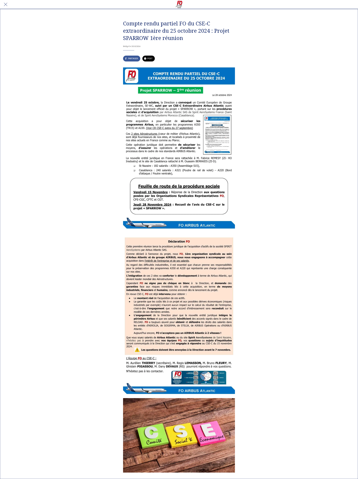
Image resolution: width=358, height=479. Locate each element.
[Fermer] (5, 4)
